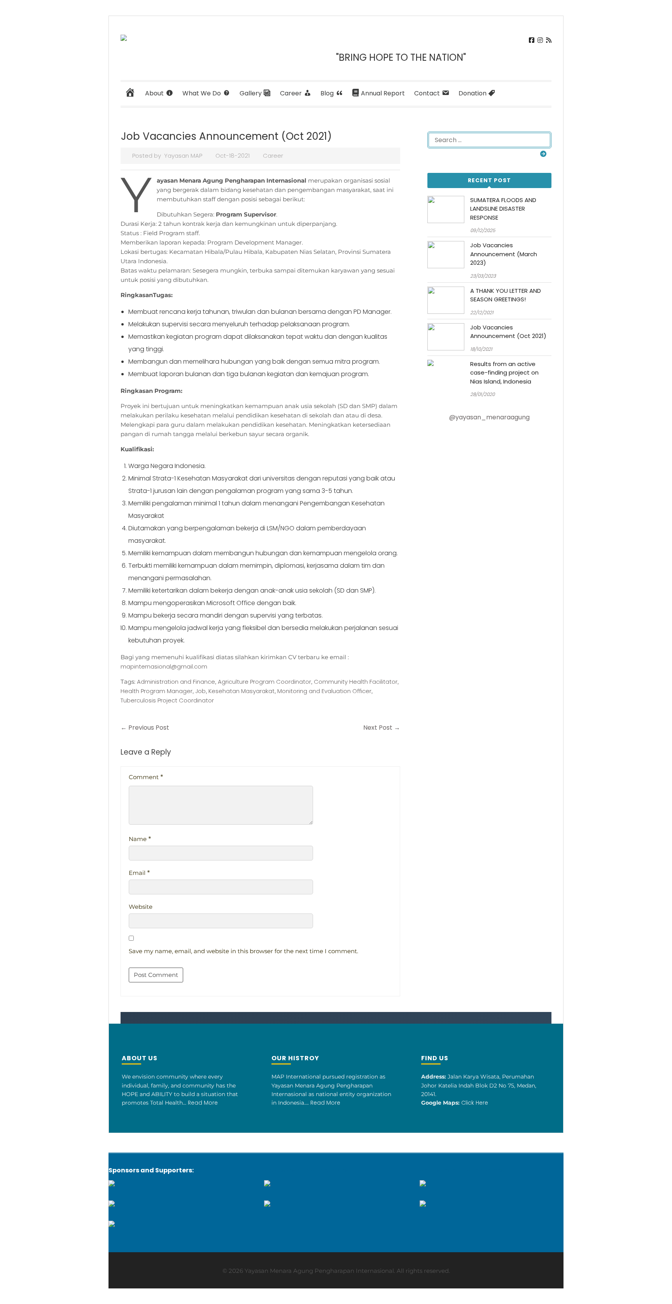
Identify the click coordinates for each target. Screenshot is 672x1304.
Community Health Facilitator (355, 682)
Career (273, 155)
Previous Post (145, 727)
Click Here (474, 1103)
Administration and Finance (176, 682)
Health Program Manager (156, 691)
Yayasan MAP (183, 155)
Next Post (381, 727)
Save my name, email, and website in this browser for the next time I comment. (243, 951)
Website (140, 906)
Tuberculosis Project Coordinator (167, 700)
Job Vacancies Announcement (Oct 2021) (508, 331)
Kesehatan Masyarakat (241, 691)
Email (139, 872)
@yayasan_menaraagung (489, 417)
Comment (146, 777)
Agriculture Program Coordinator (264, 682)
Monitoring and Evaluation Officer (324, 691)
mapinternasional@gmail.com (164, 666)
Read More (203, 1103)
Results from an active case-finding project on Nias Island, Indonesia (504, 372)
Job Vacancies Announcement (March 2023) (503, 254)
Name (140, 838)
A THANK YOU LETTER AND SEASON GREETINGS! (505, 295)
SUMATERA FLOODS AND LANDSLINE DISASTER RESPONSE (503, 209)
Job (200, 691)
